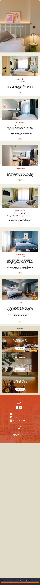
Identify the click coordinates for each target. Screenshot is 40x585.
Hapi (18, 426)
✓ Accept (10, 582)
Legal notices (15, 430)
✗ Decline (30, 582)
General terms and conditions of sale (19, 434)
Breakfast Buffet (20, 337)
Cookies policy (15, 435)
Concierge (20, 378)
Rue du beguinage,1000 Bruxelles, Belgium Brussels (23, 413)
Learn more (20, 583)
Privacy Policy (15, 433)
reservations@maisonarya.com (19, 420)
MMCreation (22, 426)
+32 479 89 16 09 (16, 417)
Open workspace (20, 357)
